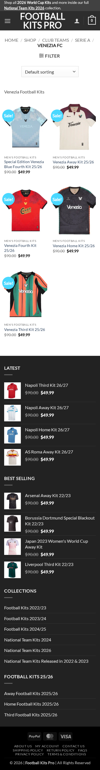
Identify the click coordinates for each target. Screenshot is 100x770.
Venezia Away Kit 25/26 (73, 162)
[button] (7, 21)
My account (47, 746)
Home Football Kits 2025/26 (31, 703)
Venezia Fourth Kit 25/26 (20, 248)
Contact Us (73, 746)
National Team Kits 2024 (27, 639)
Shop (30, 40)
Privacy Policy (29, 754)
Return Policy (61, 750)
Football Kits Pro (42, 21)
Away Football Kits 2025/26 (31, 693)
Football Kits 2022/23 (25, 607)
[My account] (77, 21)
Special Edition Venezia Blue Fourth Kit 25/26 (24, 164)
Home (11, 40)
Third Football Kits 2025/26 (30, 714)
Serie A (82, 40)
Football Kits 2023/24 (25, 618)
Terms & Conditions (67, 754)
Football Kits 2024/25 (25, 628)
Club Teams (55, 40)
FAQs (82, 750)
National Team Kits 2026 (27, 650)
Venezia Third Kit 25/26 (24, 329)
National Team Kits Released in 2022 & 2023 (46, 661)
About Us (23, 746)
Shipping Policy (28, 750)
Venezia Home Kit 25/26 (74, 246)
